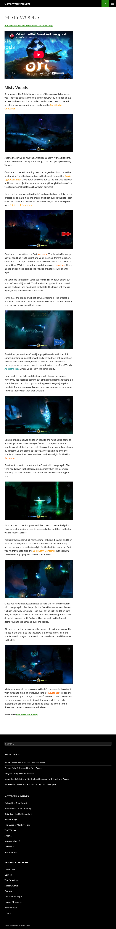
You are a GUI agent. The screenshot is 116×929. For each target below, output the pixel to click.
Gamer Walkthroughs (17, 3)
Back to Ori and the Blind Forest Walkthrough (29, 25)
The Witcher (10, 830)
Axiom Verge (11, 907)
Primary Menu (112, 3)
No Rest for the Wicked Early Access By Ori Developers (30, 784)
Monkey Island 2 (12, 841)
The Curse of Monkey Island (18, 824)
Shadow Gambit (12, 885)
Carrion (8, 874)
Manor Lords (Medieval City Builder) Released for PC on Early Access (37, 779)
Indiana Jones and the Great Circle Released (25, 762)
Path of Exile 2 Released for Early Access (23, 768)
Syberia (8, 835)
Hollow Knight (11, 819)
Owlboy (8, 891)
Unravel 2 (9, 846)
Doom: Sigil (10, 869)
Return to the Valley (27, 714)
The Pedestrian (12, 880)
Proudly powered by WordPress (17, 925)
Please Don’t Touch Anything (18, 808)
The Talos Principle (13, 896)
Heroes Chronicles (13, 902)
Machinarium (11, 852)
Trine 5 (8, 913)
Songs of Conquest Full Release (19, 773)
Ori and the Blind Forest (16, 803)
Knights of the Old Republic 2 (18, 814)
